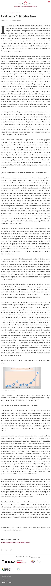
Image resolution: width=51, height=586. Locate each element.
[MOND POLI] (25, 5)
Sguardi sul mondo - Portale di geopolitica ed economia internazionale (25, 6)
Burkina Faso (4, 12)
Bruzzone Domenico (15, 20)
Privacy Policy (5, 580)
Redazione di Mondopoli (7, 582)
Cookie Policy (5, 578)
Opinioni (18, 12)
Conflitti (12, 12)
